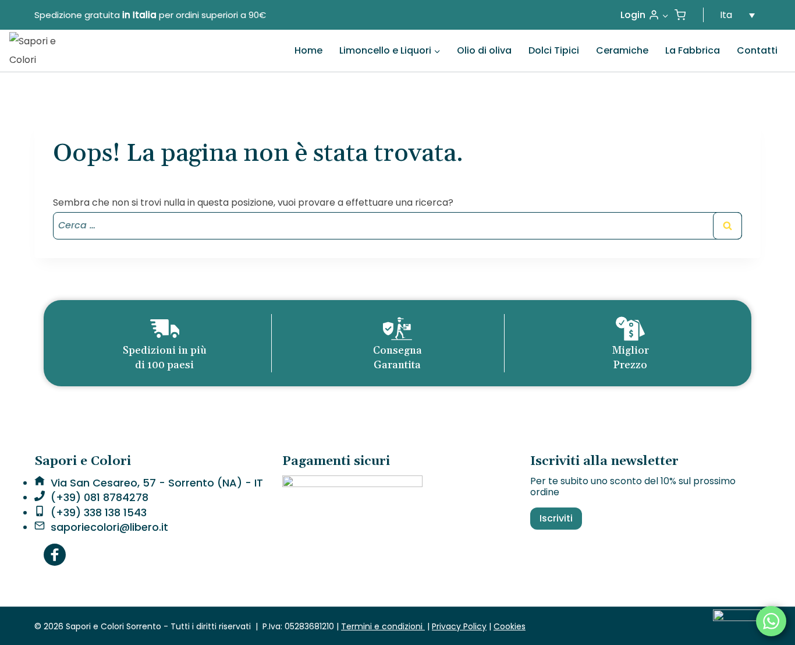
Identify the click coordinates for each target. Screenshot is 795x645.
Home (308, 50)
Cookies (510, 626)
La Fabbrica (692, 50)
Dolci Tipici (553, 50)
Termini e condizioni (383, 626)
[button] (665, 15)
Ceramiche (622, 50)
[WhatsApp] (771, 621)
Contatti (757, 50)
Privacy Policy (459, 626)
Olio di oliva (484, 50)
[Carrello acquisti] (680, 14)
